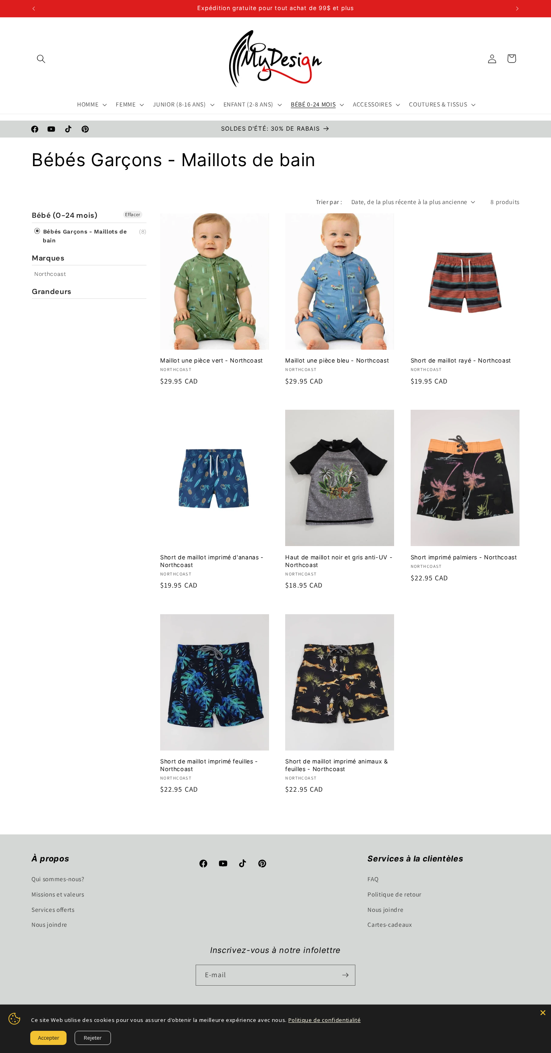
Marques (48, 258)
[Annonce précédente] (34, 8)
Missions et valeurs (57, 894)
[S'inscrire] (345, 975)
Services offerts (53, 909)
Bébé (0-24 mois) (65, 215)
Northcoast (50, 274)
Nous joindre (49, 924)
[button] (41, 58)
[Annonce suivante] (517, 8)
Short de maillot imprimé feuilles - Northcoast (209, 765)
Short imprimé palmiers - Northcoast (464, 557)
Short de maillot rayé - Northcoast (461, 360)
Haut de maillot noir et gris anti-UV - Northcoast (338, 561)
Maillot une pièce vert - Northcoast (211, 360)
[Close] (543, 1013)
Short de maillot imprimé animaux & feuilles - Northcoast (336, 765)
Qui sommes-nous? (57, 879)
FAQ (372, 879)
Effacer (132, 214)
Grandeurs (51, 291)
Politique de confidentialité (324, 1020)
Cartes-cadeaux (389, 924)
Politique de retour (394, 894)
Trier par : (329, 202)
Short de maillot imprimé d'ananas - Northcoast (212, 561)
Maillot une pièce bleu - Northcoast (337, 360)
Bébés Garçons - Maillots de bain (84, 236)
